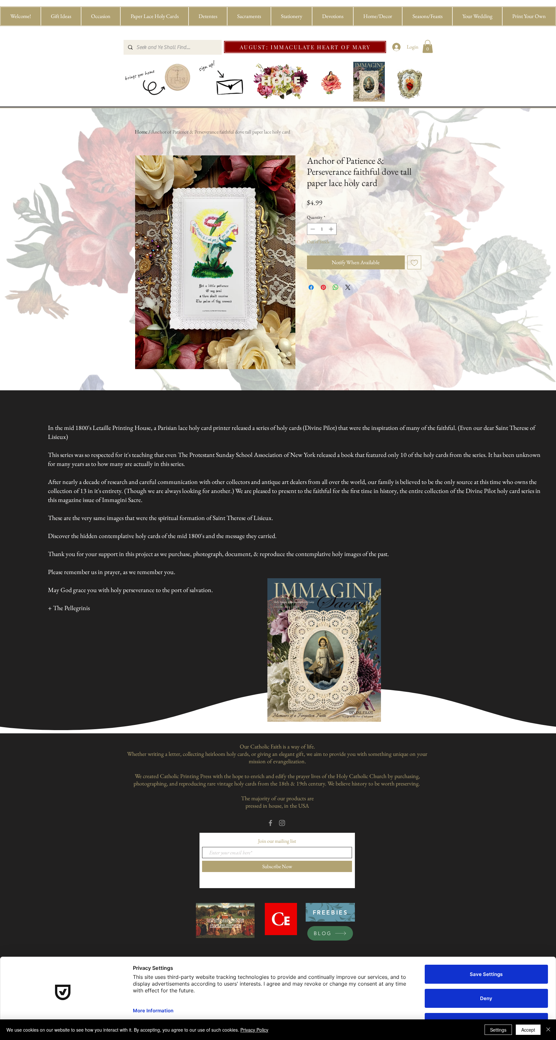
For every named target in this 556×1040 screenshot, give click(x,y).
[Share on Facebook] (311, 287)
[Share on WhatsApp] (335, 287)
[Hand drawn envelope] (230, 84)
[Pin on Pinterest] (323, 287)
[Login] (396, 47)
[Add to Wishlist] (414, 262)
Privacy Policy (254, 1029)
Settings (498, 1029)
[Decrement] (312, 229)
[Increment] (332, 229)
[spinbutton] (322, 229)
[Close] (548, 1030)
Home (141, 131)
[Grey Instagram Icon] (282, 823)
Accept (528, 1029)
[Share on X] (348, 287)
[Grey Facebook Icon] (270, 823)
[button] (61, 16)
